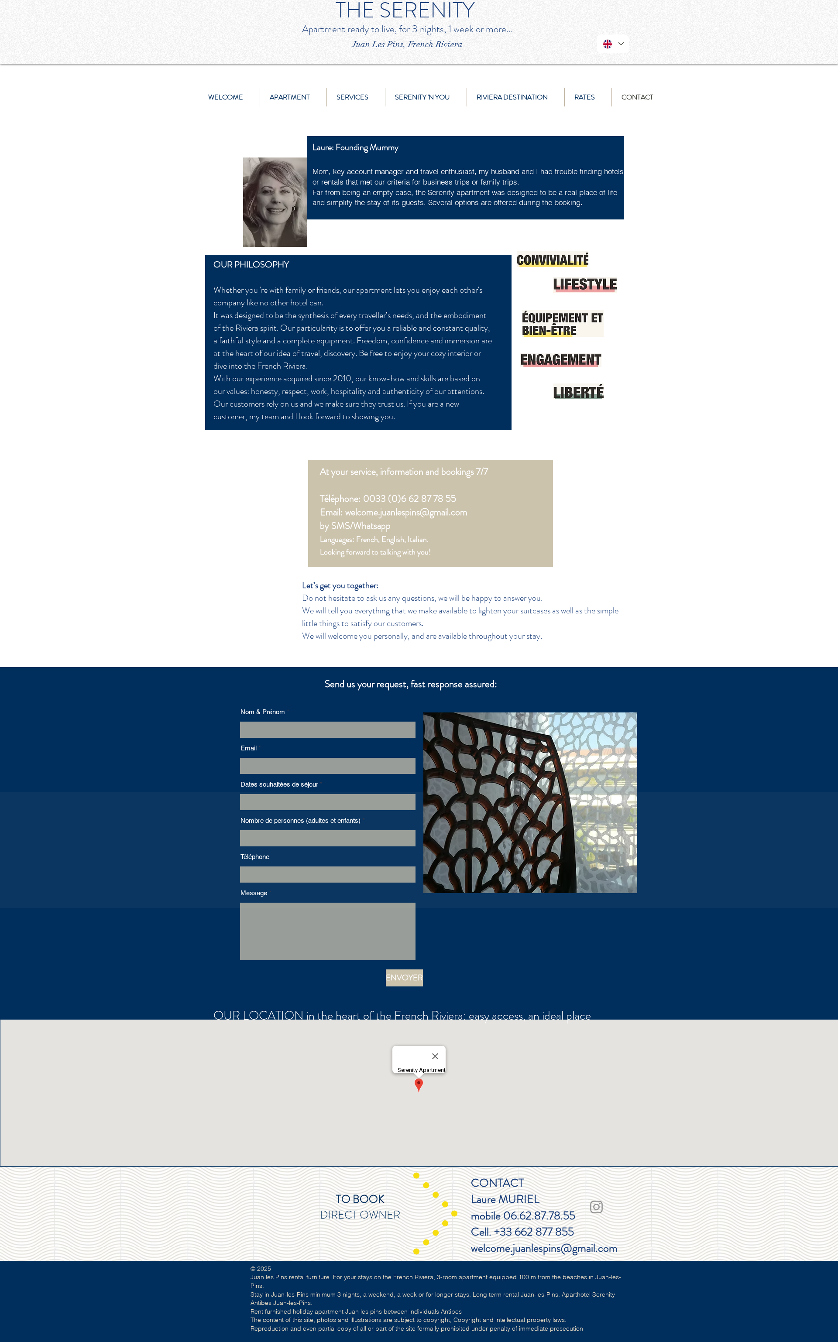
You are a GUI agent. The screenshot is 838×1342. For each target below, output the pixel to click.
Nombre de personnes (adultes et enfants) (300, 820)
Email (248, 748)
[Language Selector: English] (613, 43)
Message (253, 893)
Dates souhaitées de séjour (279, 784)
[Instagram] (596, 1206)
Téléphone (254, 856)
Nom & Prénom (262, 712)
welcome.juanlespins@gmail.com (406, 512)
